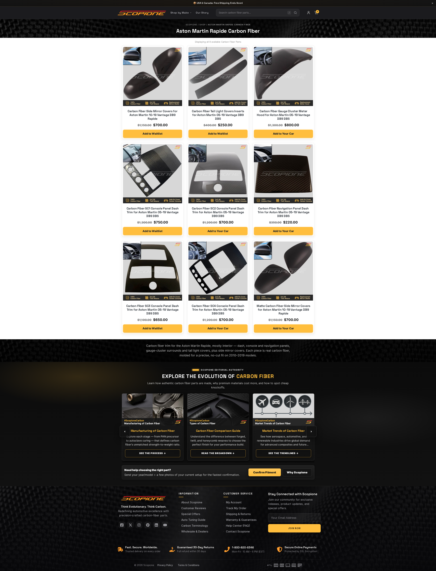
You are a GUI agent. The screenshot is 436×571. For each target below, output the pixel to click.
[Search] (295, 12)
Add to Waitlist (152, 133)
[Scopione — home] (142, 12)
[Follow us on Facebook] (122, 525)
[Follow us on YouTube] (165, 525)
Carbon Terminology (194, 525)
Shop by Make (179, 12)
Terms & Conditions (188, 565)
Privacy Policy (165, 565)
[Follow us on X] (130, 525)
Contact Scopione (238, 531)
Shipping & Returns (238, 514)
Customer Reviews (193, 508)
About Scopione (191, 502)
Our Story (202, 12)
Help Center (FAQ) (238, 525)
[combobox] (251, 12)
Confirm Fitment (264, 472)
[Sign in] (308, 12)
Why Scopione (297, 472)
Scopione (191, 24)
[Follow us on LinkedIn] (156, 525)
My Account (234, 502)
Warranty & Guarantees (241, 520)
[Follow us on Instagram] (139, 525)
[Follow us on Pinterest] (148, 525)
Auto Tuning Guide (193, 520)
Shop (202, 24)
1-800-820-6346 (243, 547)
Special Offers (190, 514)
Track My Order (236, 508)
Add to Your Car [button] (283, 133)
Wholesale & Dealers (194, 531)
